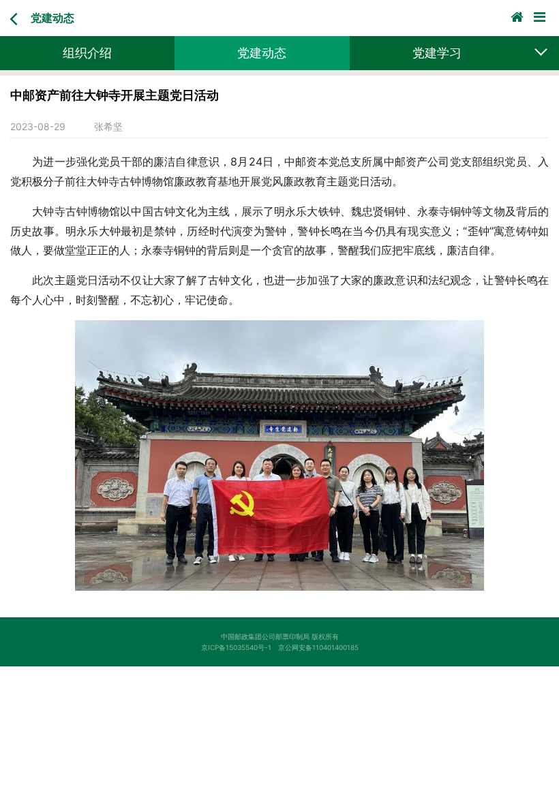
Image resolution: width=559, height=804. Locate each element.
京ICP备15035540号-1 (239, 647)
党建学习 (437, 53)
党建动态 (52, 18)
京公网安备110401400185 (321, 647)
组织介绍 (87, 53)
